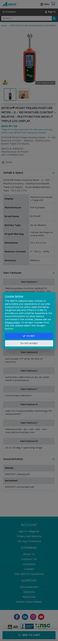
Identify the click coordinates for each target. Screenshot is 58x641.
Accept (30, 336)
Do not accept (29, 343)
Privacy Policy (12, 322)
